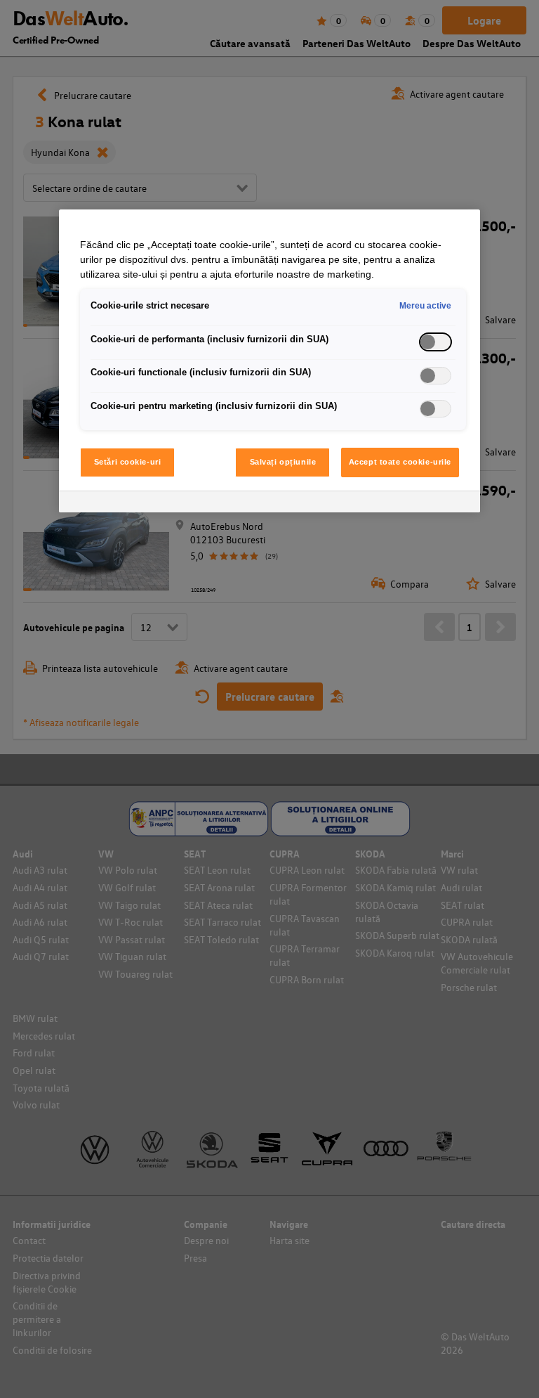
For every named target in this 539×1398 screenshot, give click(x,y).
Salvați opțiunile (283, 462)
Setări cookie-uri (127, 462)
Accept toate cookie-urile (400, 462)
